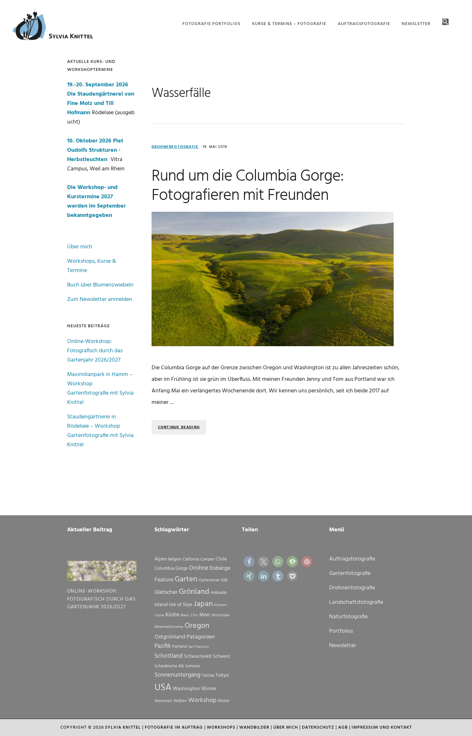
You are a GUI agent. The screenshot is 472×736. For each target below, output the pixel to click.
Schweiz (221, 656)
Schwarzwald (198, 656)
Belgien (174, 559)
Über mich (79, 247)
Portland (179, 646)
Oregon (197, 626)
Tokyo (222, 675)
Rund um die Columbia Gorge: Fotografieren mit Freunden (248, 186)
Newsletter (342, 645)
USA (162, 687)
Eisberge (220, 568)
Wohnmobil (163, 701)
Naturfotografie (348, 616)
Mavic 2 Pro (189, 615)
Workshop (202, 700)
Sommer (192, 666)
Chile (221, 559)
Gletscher (166, 592)
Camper (207, 559)
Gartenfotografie (350, 573)
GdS (224, 580)
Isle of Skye (180, 605)
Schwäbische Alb (169, 666)
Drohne (198, 568)
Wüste (223, 700)
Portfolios (341, 631)
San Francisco (198, 647)
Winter (208, 689)
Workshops (221, 727)
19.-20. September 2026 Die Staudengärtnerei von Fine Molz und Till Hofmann (100, 98)
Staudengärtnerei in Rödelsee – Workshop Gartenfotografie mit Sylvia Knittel (100, 430)
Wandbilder (254, 727)
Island (161, 605)
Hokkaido (219, 592)
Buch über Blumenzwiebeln (100, 285)
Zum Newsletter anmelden (99, 299)
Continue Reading (179, 427)
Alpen (160, 559)
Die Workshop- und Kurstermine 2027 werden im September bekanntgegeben (96, 201)
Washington (186, 689)
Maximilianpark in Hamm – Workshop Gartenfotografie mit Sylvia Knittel (100, 388)
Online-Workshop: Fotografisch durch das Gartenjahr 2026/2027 (95, 351)
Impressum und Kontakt (382, 727)
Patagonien (201, 637)
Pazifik (162, 646)
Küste (172, 615)
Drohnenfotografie (175, 147)
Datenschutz (318, 727)
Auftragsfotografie (352, 559)
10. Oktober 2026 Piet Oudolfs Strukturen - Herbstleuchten (95, 150)
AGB (343, 727)
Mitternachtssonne (168, 627)
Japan (203, 604)
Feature (163, 580)
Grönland (194, 592)
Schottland (168, 656)
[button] (445, 22)
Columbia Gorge (171, 568)
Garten (186, 579)
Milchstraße (221, 615)
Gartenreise (209, 580)
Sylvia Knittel (123, 727)
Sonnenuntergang (177, 675)
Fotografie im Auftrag (174, 727)
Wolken (180, 700)
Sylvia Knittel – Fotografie (56, 27)
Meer (204, 615)
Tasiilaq (208, 675)
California (191, 559)
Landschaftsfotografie (356, 602)
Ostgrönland (169, 637)
